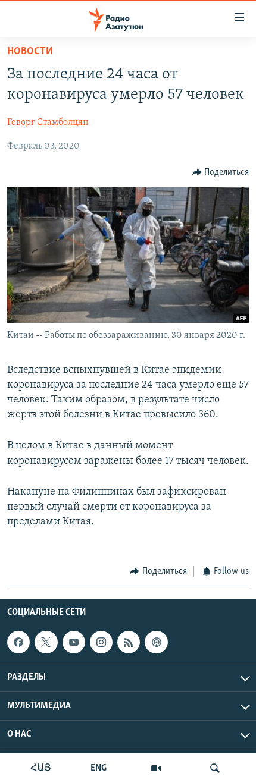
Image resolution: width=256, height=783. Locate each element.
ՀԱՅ (40, 768)
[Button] (220, 172)
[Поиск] (215, 768)
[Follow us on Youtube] (74, 642)
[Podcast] (156, 642)
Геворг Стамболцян (48, 122)
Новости (30, 51)
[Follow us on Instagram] (101, 642)
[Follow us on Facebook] (18, 642)
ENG (98, 768)
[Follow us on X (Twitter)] (46, 642)
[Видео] (156, 768)
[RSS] (128, 642)
